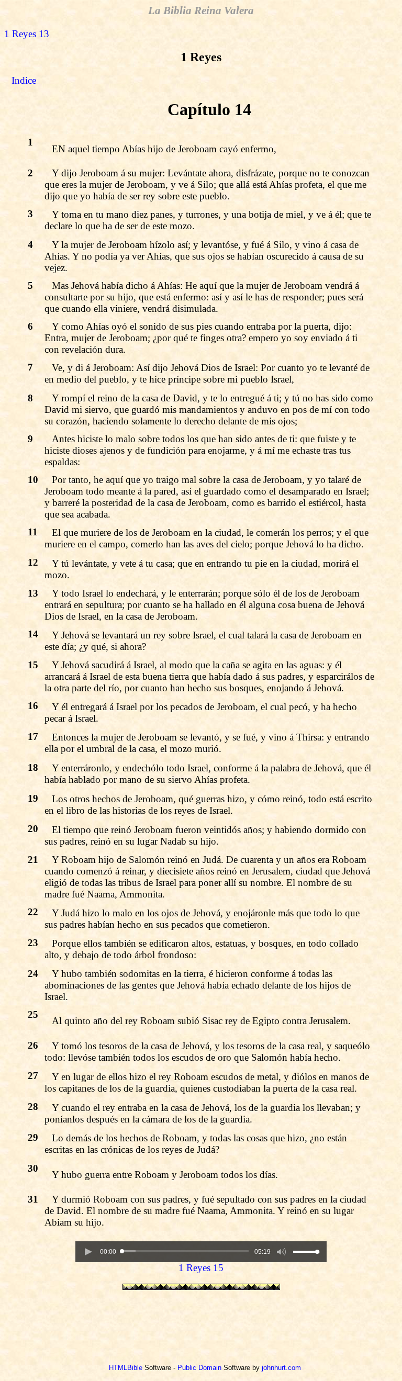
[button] (88, 1252)
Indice (24, 80)
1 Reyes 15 (201, 1267)
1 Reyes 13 (26, 33)
